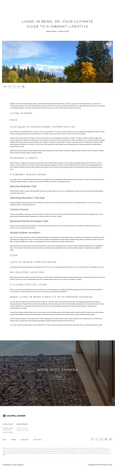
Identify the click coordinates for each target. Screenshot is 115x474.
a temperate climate (79, 163)
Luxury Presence (17, 465)
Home (4, 439)
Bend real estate (19, 239)
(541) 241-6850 (7, 430)
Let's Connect (37, 439)
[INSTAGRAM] (97, 439)
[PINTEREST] (110, 439)
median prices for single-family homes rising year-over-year (68, 289)
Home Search (24, 439)
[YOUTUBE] (106, 439)
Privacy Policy (107, 465)
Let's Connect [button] (57, 377)
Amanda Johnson (93, 325)
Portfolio (13, 439)
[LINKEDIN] (101, 439)
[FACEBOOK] (92, 439)
